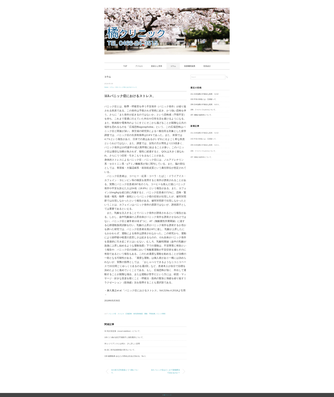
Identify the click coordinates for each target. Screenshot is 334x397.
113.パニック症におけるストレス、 (126, 87)
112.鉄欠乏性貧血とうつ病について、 (124, 371)
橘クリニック (167, 395)
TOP (125, 66)
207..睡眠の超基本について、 (201, 115)
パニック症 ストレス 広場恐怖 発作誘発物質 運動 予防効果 (131, 314)
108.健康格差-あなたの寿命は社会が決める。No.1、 (125, 356)
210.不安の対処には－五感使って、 (203, 99)
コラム (173, 66)
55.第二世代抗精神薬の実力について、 (120, 350)
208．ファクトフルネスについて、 (203, 110)
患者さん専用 (156, 66)
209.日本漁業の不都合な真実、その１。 (205, 104)
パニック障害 (160, 314)
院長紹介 (207, 66)
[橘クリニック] (167, 10)
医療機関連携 (189, 66)
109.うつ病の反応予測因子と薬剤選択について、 (124, 337)
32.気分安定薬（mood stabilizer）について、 (122, 331)
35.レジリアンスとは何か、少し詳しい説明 (122, 344)
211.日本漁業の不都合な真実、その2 (204, 94)
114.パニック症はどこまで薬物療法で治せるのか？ (165, 371)
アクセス (139, 66)
